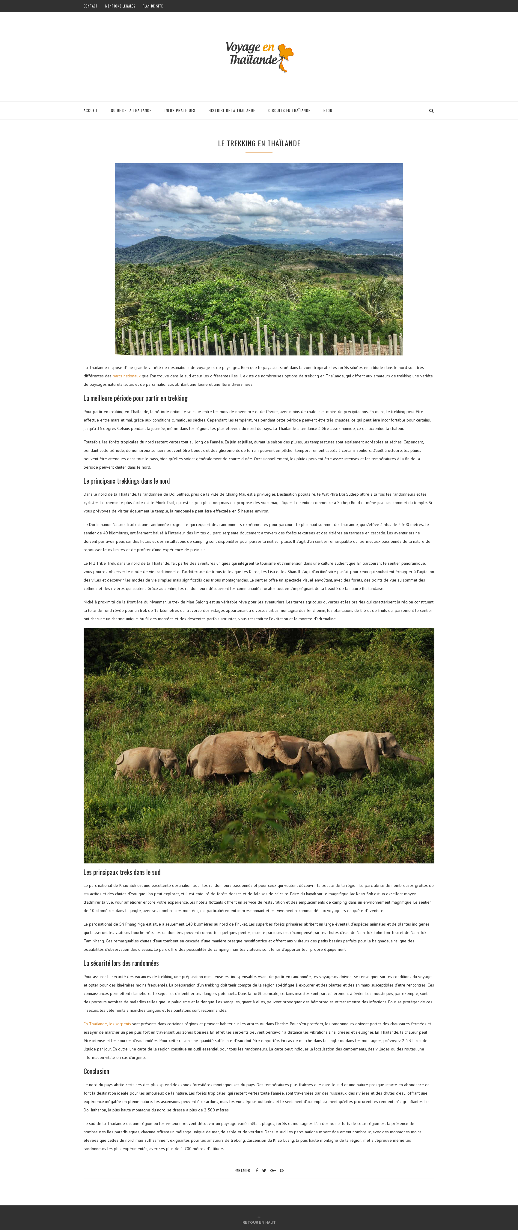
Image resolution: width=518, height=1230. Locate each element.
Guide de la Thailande (131, 110)
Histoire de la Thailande (232, 110)
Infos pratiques (180, 110)
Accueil (91, 110)
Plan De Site (153, 6)
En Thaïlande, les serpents (107, 1023)
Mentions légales (120, 6)
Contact (91, 6)
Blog (327, 110)
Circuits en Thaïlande (289, 110)
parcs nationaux (127, 376)
